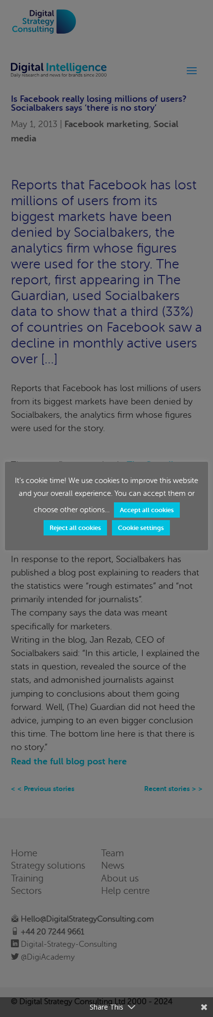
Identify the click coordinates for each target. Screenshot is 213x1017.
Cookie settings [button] (141, 527)
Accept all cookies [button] (147, 510)
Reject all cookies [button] (75, 527)
